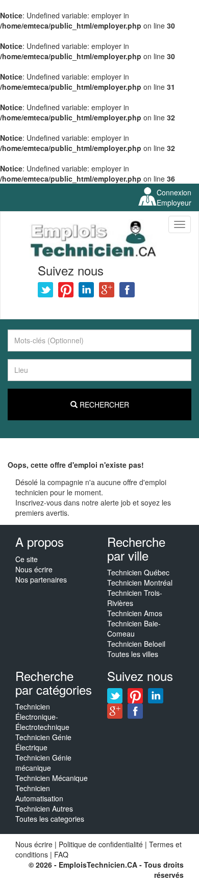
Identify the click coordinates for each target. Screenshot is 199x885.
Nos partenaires (41, 579)
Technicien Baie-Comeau (134, 628)
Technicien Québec (138, 572)
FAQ (61, 854)
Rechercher (103, 404)
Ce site (26, 559)
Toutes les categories (49, 819)
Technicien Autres (44, 808)
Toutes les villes (132, 654)
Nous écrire (34, 569)
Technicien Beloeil (136, 644)
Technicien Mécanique (51, 778)
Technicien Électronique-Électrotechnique (42, 716)
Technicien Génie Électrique (43, 742)
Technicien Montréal (139, 582)
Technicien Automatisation (39, 793)
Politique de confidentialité (101, 844)
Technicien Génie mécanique (43, 762)
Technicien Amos (134, 613)
